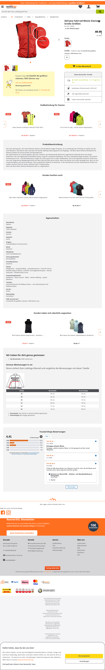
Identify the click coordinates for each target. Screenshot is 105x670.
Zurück (4, 17)
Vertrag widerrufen (52, 568)
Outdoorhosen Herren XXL (52, 615)
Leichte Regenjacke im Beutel (52, 634)
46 (67, 57)
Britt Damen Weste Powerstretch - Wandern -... (28, 335)
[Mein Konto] (88, 7)
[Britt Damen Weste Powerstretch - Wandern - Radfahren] (28, 326)
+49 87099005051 (10, 560)
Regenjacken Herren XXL (52, 628)
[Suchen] (100, 12)
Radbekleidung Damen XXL (52, 604)
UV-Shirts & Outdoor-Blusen (52, 638)
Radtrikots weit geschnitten (52, 603)
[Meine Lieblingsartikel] (79, 7)
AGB (78, 548)
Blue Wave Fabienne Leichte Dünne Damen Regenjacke (28, 197)
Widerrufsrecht (81, 545)
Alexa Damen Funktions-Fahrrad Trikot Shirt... (28, 127)
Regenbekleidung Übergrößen (53, 625)
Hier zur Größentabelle (23, 83)
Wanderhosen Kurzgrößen (52, 622)
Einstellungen (84, 661)
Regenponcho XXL (52, 635)
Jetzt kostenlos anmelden (22, 533)
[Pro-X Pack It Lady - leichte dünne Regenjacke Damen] (76, 118)
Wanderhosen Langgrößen (52, 623)
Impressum (80, 552)
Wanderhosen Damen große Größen (52, 613)
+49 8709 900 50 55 (10, 550)
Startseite (19, 17)
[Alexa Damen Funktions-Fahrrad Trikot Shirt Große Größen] (28, 118)
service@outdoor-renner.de (13, 555)
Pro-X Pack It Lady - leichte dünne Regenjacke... (76, 127)
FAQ (53, 545)
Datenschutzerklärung (25, 660)
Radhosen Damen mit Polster (52, 600)
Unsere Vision (81, 543)
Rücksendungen (57, 550)
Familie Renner (57, 543)
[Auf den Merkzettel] (99, 21)
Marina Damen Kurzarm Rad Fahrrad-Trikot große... (77, 197)
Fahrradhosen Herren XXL (53, 601)
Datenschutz (81, 550)
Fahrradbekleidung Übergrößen (52, 598)
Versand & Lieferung (58, 548)
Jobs (78, 555)
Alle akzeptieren (84, 656)
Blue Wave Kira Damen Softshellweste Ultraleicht (77, 335)
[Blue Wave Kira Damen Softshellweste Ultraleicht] (76, 326)
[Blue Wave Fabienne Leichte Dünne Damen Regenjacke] (28, 188)
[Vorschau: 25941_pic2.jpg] (15, 68)
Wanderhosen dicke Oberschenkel (52, 616)
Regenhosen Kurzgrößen (52, 637)
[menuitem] (3, 7)
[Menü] (3, 7)
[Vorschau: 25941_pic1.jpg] (6, 68)
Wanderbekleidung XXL (52, 610)
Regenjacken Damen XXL (52, 626)
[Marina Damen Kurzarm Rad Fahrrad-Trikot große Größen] (76, 188)
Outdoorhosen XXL (52, 612)
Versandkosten (47, 572)
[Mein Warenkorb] (98, 7)
